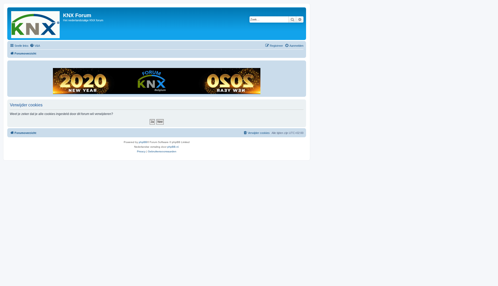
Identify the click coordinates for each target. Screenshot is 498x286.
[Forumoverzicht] (36, 24)
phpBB (143, 142)
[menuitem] (35, 46)
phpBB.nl (172, 146)
